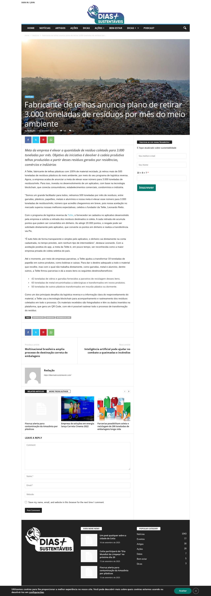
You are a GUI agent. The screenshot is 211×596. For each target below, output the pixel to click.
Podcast (149, 28)
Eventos (141, 539)
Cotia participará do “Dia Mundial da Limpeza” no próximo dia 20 (112, 554)
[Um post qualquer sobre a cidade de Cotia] (89, 540)
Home (30, 28)
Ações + (99, 28)
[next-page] (128, 391)
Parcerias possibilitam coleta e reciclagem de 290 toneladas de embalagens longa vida (113, 426)
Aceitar (183, 590)
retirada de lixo (63, 317)
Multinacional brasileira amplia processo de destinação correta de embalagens (46, 352)
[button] (184, 28)
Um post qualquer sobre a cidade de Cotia (113, 537)
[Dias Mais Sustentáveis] (105, 14)
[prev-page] (124, 391)
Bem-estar (115, 28)
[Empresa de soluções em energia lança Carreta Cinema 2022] (77, 408)
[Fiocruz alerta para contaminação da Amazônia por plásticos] (41, 408)
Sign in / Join (28, 2)
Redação (31, 130)
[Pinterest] (43, 140)
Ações (74, 28)
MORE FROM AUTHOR (58, 391)
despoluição (38, 317)
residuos (50, 317)
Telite (70, 215)
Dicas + (131, 28)
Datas (139, 554)
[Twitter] (35, 140)
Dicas (86, 28)
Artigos (60, 28)
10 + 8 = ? (142, 173)
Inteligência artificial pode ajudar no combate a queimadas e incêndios (107, 350)
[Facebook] (28, 140)
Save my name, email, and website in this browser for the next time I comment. (66, 502)
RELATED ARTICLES (36, 391)
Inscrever (146, 187)
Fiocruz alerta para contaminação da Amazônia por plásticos (41, 426)
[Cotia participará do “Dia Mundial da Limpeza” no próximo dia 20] (89, 556)
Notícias (44, 28)
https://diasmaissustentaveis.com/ (57, 375)
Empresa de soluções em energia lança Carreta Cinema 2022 (77, 425)
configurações (36, 592)
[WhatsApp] (51, 140)
